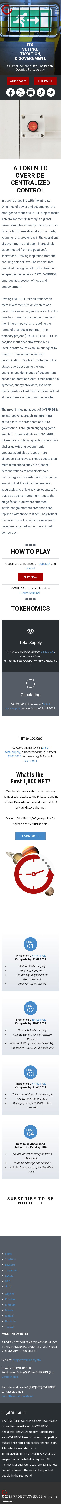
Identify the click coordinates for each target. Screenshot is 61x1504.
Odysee (9, 1294)
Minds (9, 1310)
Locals (9, 1275)
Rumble (10, 1299)
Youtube (10, 1259)
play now (30, 577)
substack (44, 564)
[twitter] (20, 92)
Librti (8, 1254)
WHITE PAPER (18, 81)
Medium (10, 1305)
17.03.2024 (15, 756)
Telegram (11, 1270)
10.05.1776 (39, 1084)
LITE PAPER (45, 81)
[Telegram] (51, 92)
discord (30, 568)
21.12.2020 (47, 652)
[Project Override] (8, 1492)
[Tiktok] (41, 92)
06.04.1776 (39, 1020)
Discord (10, 1264)
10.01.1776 (39, 956)
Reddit (9, 1316)
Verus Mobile (10, 1377)
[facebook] (10, 92)
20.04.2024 (30, 761)
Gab (7, 1281)
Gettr (8, 1286)
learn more (30, 836)
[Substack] (30, 92)
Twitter (9, 1326)
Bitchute (10, 1321)
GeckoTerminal (30, 593)
